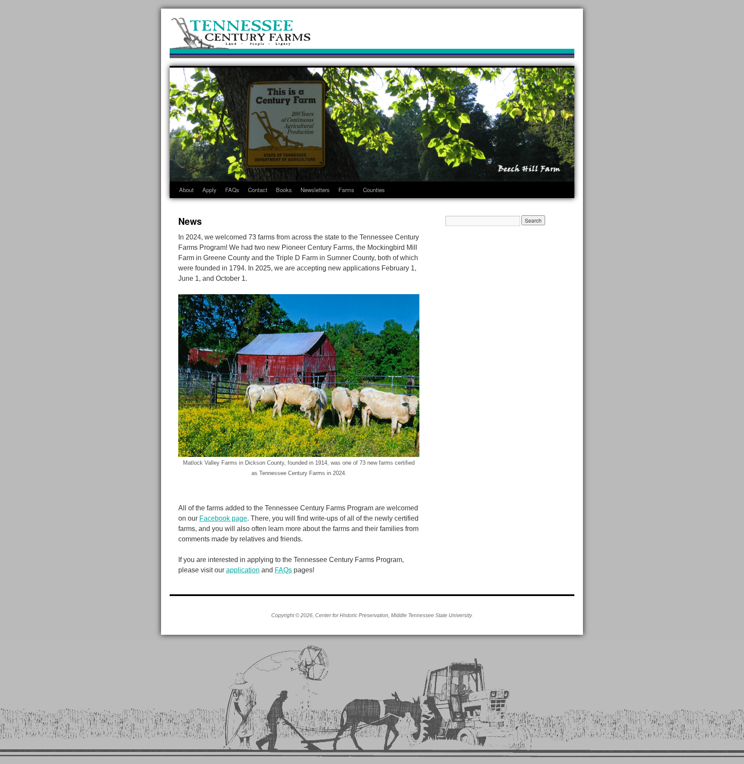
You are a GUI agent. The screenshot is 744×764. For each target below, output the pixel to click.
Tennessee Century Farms (372, 35)
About (186, 190)
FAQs (232, 190)
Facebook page (223, 518)
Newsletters (315, 190)
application (243, 570)
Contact (257, 190)
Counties (374, 190)
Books (284, 190)
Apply (209, 190)
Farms (346, 190)
